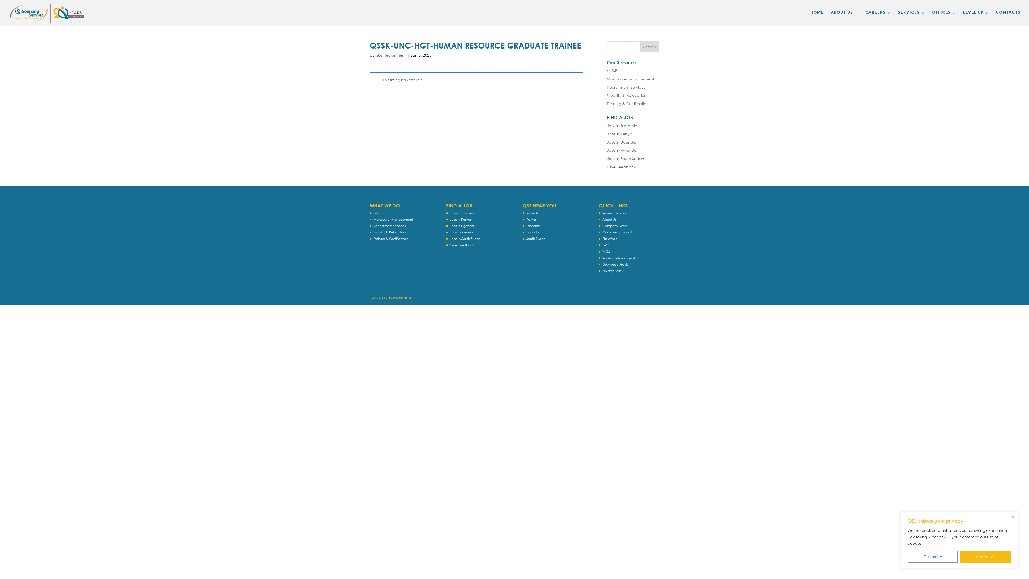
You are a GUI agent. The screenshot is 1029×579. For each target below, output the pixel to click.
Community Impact (617, 232)
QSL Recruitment (391, 55)
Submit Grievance (616, 213)
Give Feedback (621, 166)
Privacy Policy (612, 271)
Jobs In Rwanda (622, 150)
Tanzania (533, 226)
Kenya (531, 219)
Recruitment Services (626, 87)
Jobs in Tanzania (622, 125)
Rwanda (532, 213)
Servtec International (618, 258)
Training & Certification (628, 103)
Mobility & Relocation (627, 95)
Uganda (532, 232)
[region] (959, 540)
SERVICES (909, 13)
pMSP (612, 70)
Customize (932, 556)
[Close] (1012, 516)
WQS (606, 251)
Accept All (985, 556)
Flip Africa (609, 238)
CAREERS (875, 13)
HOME (817, 13)
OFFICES (941, 13)
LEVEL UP (973, 13)
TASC (606, 245)
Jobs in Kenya (619, 133)
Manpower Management (630, 78)
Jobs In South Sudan (625, 158)
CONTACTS (1008, 13)
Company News (614, 226)
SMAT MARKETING (400, 298)
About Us (609, 219)
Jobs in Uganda (621, 142)
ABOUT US (842, 13)
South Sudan (535, 238)
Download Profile (615, 264)
